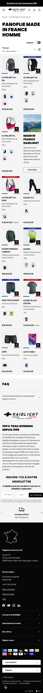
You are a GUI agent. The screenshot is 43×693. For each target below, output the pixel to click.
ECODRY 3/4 (28, 197)
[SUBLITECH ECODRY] (11, 288)
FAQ (4, 599)
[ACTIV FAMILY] (32, 339)
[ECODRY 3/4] (32, 185)
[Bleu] (11, 96)
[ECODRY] (32, 236)
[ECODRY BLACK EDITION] (32, 288)
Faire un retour (8, 594)
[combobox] (21, 494)
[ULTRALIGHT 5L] (11, 123)
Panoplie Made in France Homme (20, 17)
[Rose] (5, 103)
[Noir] (5, 96)
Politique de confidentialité (32, 681)
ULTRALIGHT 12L (30, 77)
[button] (39, 10)
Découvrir (32, 170)
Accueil (4, 17)
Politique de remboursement (11, 681)
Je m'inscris (36, 495)
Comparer (30, 43)
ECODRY (27, 249)
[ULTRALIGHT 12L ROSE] (11, 185)
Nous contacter (8, 589)
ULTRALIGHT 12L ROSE (9, 199)
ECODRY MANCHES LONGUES (10, 250)
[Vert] (33, 265)
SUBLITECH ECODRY (10, 300)
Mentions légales (24, 683)
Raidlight (10, 677)
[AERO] (11, 339)
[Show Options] (24, 494)
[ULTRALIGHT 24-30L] (11, 65)
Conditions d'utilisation (9, 683)
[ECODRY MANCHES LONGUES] (11, 236)
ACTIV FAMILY (29, 352)
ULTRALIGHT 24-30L (9, 78)
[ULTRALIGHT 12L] (32, 65)
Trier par (5, 48)
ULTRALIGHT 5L (8, 136)
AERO (4, 352)
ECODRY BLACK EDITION (30, 301)
